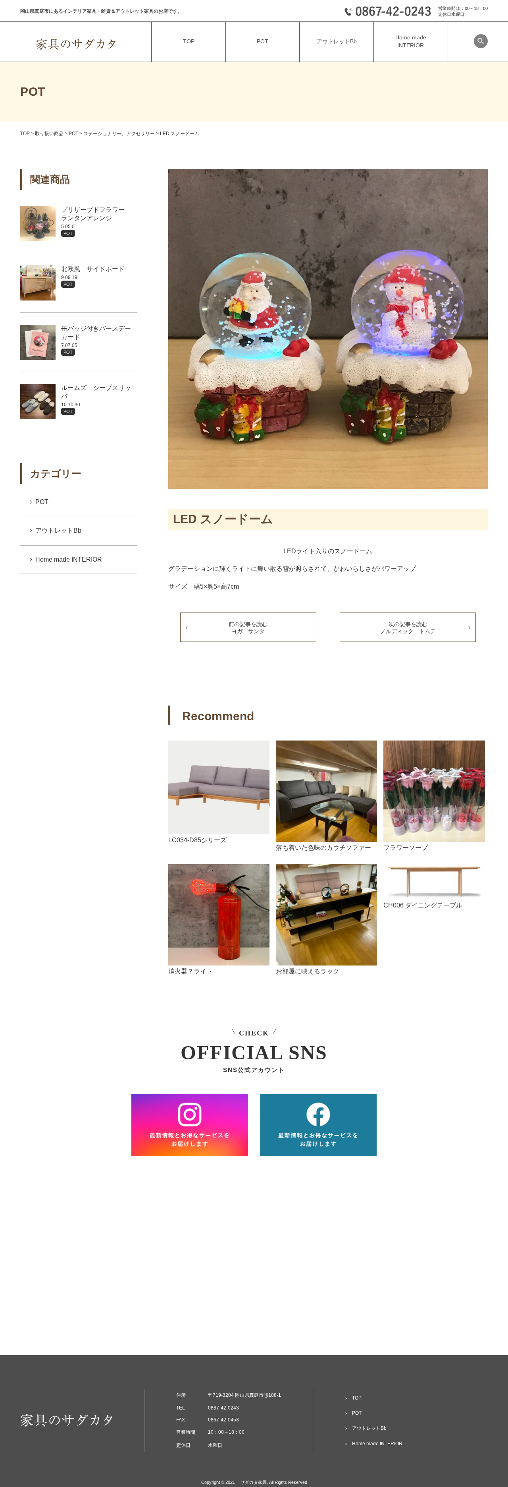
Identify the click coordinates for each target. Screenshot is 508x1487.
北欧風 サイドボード (93, 269)
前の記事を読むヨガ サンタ (248, 627)
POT (68, 233)
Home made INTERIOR (68, 559)
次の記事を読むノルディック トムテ (408, 627)
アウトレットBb (58, 530)
